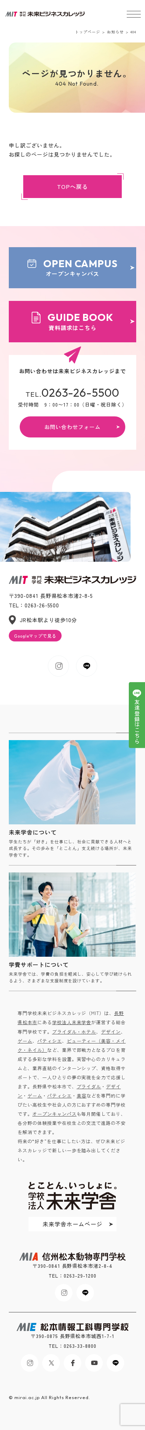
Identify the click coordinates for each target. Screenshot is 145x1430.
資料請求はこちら (80, 321)
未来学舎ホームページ (72, 1224)
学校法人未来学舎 (72, 1022)
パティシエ (49, 1040)
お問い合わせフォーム (72, 426)
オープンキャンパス (80, 267)
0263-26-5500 (81, 392)
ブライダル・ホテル (74, 1031)
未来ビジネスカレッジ (45, 14)
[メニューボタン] (134, 14)
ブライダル (89, 1086)
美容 (82, 1095)
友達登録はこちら (137, 721)
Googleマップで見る (35, 636)
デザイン (111, 1031)
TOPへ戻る (72, 186)
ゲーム (25, 1040)
